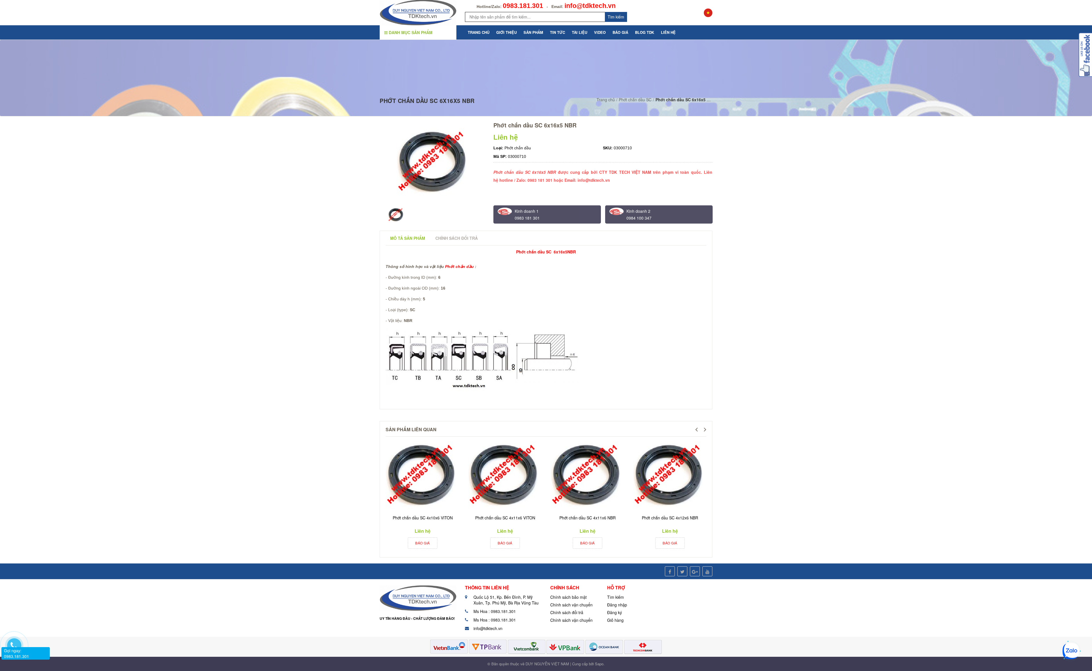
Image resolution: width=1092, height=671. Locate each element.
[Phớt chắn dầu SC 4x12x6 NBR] (668, 476)
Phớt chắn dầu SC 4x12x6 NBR (670, 518)
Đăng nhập (617, 605)
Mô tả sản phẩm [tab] (407, 238)
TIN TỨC (557, 32)
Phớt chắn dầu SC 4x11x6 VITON (505, 518)
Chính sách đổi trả (566, 612)
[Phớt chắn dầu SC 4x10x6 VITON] (421, 476)
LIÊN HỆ (668, 32)
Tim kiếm (616, 17)
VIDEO (600, 32)
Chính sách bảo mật (568, 597)
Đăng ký (614, 612)
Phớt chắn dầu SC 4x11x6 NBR (587, 518)
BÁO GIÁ (620, 32)
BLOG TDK (644, 32)
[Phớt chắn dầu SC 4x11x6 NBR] (586, 476)
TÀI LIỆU (579, 32)
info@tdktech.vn (590, 5)
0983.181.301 (523, 5)
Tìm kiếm (615, 597)
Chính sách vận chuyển (571, 605)
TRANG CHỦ (478, 32)
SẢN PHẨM (533, 32)
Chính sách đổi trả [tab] (456, 238)
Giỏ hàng (615, 620)
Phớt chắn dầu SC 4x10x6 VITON (423, 518)
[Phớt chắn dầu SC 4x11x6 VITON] (503, 476)
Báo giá (422, 542)
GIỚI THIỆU (506, 32)
